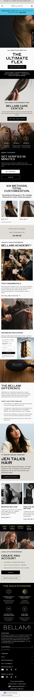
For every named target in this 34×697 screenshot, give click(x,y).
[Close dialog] (33, 338)
